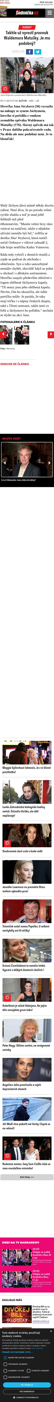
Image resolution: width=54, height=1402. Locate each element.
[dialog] (27, 1365)
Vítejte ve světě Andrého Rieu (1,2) (41, 1275)
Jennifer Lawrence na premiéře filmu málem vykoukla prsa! (23, 889)
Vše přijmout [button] (27, 1385)
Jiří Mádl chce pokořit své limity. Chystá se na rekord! (26, 1126)
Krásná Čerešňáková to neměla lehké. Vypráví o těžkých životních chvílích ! (24, 968)
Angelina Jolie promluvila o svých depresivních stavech (21, 1087)
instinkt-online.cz (41, 1321)
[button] (27, 1352)
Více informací (37, 1348)
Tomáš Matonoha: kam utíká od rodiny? (18, 480)
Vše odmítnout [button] (27, 1391)
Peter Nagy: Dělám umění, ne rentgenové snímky (26, 1048)
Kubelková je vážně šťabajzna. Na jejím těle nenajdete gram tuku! (24, 1008)
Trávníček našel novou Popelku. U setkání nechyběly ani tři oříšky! (25, 928)
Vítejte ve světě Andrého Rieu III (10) (42, 1253)
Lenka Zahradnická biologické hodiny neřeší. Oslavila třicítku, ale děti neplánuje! (23, 811)
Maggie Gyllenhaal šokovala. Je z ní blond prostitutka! (26, 770)
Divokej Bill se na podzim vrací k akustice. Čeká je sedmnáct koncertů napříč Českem (42, 1312)
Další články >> (27, 1177)
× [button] (51, 1331)
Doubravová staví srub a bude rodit (22, 851)
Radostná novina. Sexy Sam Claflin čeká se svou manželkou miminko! (26, 1166)
